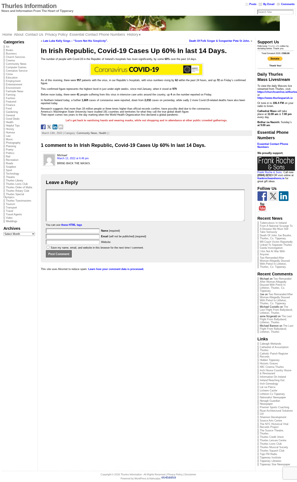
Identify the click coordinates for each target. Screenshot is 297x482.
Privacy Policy (175, 474)
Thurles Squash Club (272, 450)
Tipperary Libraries (270, 460)
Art (7, 46)
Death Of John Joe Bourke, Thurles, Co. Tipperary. (276, 237)
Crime (9, 74)
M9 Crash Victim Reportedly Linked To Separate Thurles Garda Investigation (276, 244)
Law (8, 135)
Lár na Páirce (267, 387)
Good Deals (13, 118)
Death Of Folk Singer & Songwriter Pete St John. (219, 40)
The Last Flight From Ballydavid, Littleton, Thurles (276, 309)
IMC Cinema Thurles (272, 366)
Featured (11, 101)
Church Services (15, 57)
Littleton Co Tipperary (272, 393)
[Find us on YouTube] (262, 207)
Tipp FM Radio (268, 454)
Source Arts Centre (271, 420)
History (10, 129)
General (10, 115)
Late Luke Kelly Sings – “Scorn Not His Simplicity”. (75, 40)
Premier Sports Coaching (274, 407)
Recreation (12, 159)
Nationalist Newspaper (273, 397)
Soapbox (11, 166)
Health (9, 122)
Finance (10, 105)
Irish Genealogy (269, 383)
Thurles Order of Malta (19, 187)
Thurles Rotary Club (17, 190)
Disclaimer (190, 474)
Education (12, 77)
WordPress (140, 478)
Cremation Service (16, 70)
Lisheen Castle (268, 390)
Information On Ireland (273, 376)
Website (106, 242)
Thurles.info (273, 46)
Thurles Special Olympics (13, 196)
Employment (13, 81)
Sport (9, 170)
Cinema (10, 60)
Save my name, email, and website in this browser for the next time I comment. (97, 247)
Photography (13, 142)
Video (9, 217)
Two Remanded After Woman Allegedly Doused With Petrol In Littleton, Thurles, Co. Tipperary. (275, 262)
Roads (9, 163)
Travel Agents (14, 214)
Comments (288, 4)
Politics (10, 153)
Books (9, 50)
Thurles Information (29, 5)
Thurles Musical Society (274, 447)
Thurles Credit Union (272, 436)
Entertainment (14, 84)
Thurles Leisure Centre (273, 440)
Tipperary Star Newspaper (275, 464)
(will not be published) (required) (123, 236)
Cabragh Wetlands (270, 343)
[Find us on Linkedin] (284, 196)
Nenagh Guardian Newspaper (270, 402)
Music (9, 139)
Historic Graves (269, 363)
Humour (10, 132)
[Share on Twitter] (49, 126)
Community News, (88, 133)
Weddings (11, 221)
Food (9, 108)
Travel (9, 210)
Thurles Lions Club (17, 183)
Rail (8, 156)
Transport (11, 207)
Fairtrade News (14, 91)
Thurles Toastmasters (18, 200)
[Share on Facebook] (43, 126)
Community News (16, 63)
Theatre (10, 177)
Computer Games (16, 67)
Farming (10, 94)
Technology (12, 173)
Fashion (10, 98)
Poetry (10, 149)
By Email (269, 4)
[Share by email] (60, 126)
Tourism (10, 204)
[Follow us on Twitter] (273, 196)
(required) (110, 230)
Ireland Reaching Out (272, 380)
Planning (11, 146)
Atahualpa (154, 478)
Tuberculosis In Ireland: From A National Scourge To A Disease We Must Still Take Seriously (276, 227)
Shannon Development (273, 417)
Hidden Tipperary (270, 360)
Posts (252, 4)
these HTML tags (71, 224)
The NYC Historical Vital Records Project (274, 425)
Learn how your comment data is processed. (116, 269)
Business (11, 53)
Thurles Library (14, 180)
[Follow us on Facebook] (262, 196)
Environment (13, 87)
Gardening (12, 111)
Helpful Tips (13, 125)
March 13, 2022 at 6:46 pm (73, 158)
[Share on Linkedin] (55, 126)
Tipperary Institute (270, 457)
